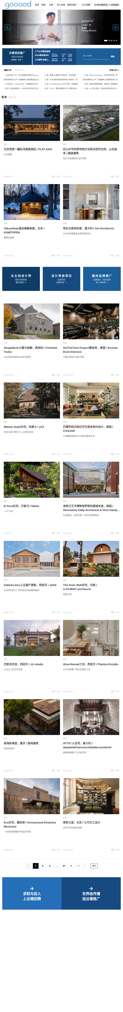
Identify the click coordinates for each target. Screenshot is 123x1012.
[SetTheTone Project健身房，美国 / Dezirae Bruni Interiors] (91, 321)
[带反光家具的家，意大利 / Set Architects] (91, 202)
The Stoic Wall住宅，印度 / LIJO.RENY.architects (80, 587)
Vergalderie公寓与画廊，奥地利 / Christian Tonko (30, 349)
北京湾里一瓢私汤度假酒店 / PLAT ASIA (28, 149)
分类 (51, 4)
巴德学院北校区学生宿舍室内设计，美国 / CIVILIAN (88, 428)
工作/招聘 (85, 4)
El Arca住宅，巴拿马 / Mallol (21, 506)
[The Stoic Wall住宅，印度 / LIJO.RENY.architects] (91, 559)
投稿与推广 (72, 4)
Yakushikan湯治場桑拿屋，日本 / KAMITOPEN (24, 230)
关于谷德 (61, 4)
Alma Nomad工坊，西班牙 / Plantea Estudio (90, 664)
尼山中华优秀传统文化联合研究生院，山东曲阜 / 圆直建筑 (90, 151)
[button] (113, 4)
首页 (37, 4)
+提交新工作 (19, 70)
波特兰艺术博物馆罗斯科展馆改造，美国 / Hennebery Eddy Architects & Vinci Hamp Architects (90, 508)
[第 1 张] (105, 40)
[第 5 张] (116, 40)
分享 (58, 176)
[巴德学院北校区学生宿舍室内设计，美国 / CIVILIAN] (91, 401)
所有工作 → (114, 70)
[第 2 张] (109, 40)
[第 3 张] (111, 40)
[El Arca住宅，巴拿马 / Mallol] (32, 480)
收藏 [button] (53, 176)
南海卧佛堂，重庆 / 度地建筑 (21, 743)
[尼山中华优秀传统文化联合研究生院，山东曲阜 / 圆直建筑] (91, 123)
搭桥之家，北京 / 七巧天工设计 (81, 822)
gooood (18, 5)
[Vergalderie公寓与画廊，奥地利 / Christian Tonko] (32, 321)
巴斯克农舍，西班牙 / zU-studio (23, 664)
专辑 (43, 4)
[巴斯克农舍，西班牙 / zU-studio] (32, 638)
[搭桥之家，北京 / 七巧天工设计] (91, 796)
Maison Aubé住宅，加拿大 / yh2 (24, 426)
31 (64, 866)
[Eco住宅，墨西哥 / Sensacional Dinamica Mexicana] (32, 796)
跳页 (94, 866)
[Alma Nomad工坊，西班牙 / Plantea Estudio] (91, 638)
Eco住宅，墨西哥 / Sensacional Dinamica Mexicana (30, 824)
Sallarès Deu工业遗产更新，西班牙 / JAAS (30, 585)
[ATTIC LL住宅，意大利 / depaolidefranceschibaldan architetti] (91, 717)
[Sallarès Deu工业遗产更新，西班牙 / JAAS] (32, 559)
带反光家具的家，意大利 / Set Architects (88, 228)
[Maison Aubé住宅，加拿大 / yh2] (32, 401)
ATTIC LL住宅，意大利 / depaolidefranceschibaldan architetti (87, 745)
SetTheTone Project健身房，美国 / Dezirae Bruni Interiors (90, 349)
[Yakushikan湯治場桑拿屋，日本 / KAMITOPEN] (32, 202)
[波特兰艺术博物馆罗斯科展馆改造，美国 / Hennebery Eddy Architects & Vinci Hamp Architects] (91, 480)
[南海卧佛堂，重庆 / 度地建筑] (32, 717)
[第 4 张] (114, 40)
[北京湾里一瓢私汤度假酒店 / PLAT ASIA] (32, 123)
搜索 (112, 56)
